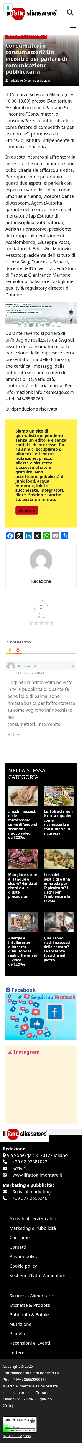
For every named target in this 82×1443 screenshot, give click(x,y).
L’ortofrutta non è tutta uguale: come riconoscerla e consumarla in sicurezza (58, 822)
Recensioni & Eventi (30, 1343)
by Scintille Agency (17, 1436)
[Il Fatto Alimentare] (31, 13)
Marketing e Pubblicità (33, 1228)
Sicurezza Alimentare (31, 1296)
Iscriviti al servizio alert (33, 1218)
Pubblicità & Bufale (29, 1314)
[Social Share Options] (12, 1117)
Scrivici (20, 1168)
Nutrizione (20, 1324)
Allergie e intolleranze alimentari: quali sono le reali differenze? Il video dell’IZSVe (22, 951)
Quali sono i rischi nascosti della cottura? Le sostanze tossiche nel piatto (57, 949)
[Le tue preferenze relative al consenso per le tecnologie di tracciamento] (8, 8)
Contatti (18, 1247)
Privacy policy (24, 1256)
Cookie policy (23, 1266)
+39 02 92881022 (30, 1162)
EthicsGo (14, 140)
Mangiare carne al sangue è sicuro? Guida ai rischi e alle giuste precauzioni (22, 885)
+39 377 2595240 (30, 1198)
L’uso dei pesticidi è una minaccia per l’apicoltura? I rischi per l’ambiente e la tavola (57, 887)
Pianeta (17, 1333)
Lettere (17, 1352)
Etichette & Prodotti (30, 1305)
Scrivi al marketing (32, 1192)
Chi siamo (20, 1237)
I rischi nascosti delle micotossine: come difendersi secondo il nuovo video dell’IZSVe (22, 824)
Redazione (16, 80)
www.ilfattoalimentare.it (37, 1175)
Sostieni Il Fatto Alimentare (38, 1275)
